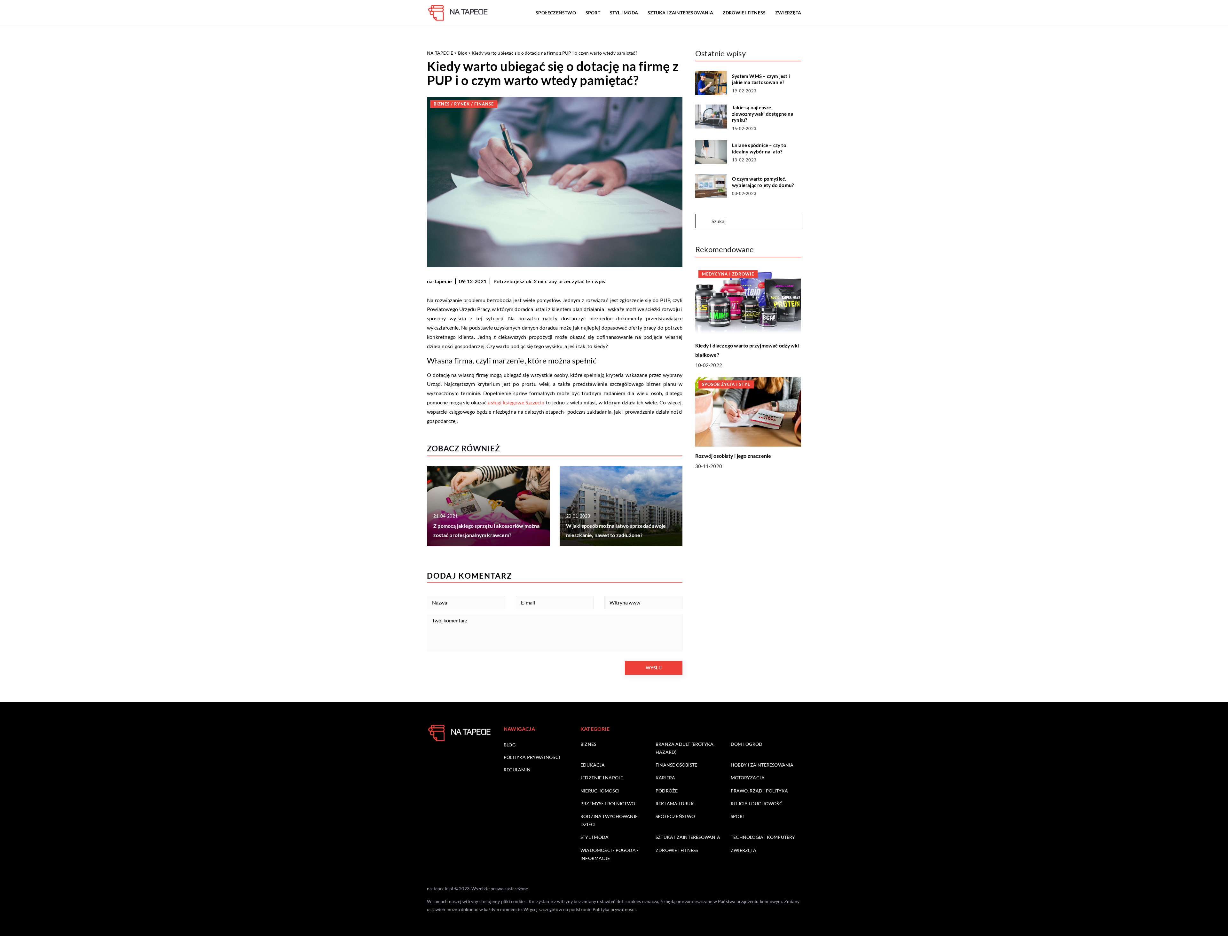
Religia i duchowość (757, 803)
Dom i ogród (746, 744)
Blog (510, 744)
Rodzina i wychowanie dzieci (609, 820)
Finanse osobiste (676, 765)
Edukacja (592, 765)
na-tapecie (439, 281)
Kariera (665, 777)
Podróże (667, 790)
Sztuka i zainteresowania (680, 12)
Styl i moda (624, 12)
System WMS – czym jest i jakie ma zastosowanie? (761, 79)
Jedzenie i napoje (601, 777)
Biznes (588, 744)
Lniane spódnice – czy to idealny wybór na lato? (759, 148)
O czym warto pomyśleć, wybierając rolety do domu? (763, 182)
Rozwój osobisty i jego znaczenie (733, 456)
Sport (593, 12)
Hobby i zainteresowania (762, 765)
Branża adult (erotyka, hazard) (685, 748)
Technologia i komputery (763, 837)
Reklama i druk (675, 803)
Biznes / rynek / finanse (464, 103)
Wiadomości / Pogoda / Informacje (609, 854)
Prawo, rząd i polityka (759, 790)
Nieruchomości (600, 790)
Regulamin (517, 769)
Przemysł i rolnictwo (607, 803)
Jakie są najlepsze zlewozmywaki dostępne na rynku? (762, 114)
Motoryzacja (748, 777)
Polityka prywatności (532, 757)
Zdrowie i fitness (744, 12)
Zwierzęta (788, 12)
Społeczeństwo (556, 12)
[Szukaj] (703, 221)
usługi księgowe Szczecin (516, 402)
